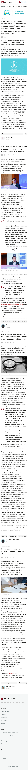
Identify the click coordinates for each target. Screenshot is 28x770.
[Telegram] (8, 37)
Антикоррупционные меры (8, 741)
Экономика (4, 720)
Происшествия (5, 711)
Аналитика (4, 717)
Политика (3, 714)
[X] (14, 37)
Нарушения (22, 536)
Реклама (3, 758)
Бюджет (4, 536)
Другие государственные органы (12, 134)
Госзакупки (12, 536)
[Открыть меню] (25, 2)
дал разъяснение (6, 527)
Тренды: (3, 6)
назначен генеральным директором (12, 304)
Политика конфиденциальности (9, 735)
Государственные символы (8, 738)
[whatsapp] (5, 37)
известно (11, 673)
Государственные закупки (8, 744)
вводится (9, 669)
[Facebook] (11, 37)
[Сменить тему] (20, 2)
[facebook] (11, 702)
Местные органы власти (9, 683)
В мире (3, 723)
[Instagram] (2, 37)
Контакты (3, 755)
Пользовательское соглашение (9, 732)
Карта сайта (4, 753)
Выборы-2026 (10, 6)
